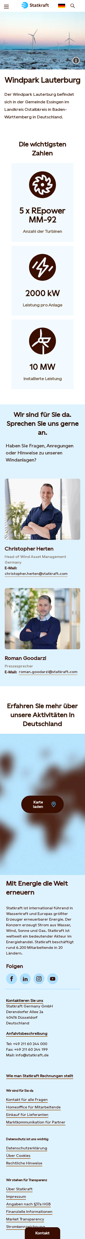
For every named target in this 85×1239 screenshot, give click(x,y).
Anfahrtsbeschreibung (26, 1033)
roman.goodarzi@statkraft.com (48, 672)
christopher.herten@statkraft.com (36, 573)
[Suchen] (73, 6)
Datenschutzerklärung (26, 1148)
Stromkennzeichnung (25, 1226)
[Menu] (6, 6)
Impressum (16, 1196)
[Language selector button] (61, 6)
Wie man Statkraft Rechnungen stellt (39, 1076)
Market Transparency (25, 1219)
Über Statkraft (19, 1189)
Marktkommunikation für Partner (35, 1122)
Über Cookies (18, 1155)
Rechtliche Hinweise (24, 1163)
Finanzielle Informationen (29, 1211)
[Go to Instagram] (39, 978)
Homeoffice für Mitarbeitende (33, 1107)
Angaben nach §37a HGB (28, 1204)
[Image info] (76, 60)
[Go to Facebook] (11, 978)
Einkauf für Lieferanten (27, 1114)
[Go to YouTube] (52, 978)
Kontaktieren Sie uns (24, 1000)
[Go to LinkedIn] (25, 978)
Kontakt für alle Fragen (27, 1099)
